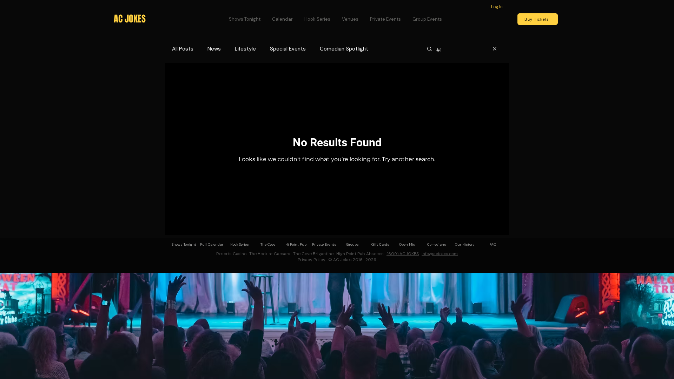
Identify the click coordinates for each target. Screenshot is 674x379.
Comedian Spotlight (344, 49)
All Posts (182, 49)
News (214, 49)
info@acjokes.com (440, 254)
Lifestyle (245, 49)
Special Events (288, 49)
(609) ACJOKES (402, 254)
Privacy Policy (311, 259)
